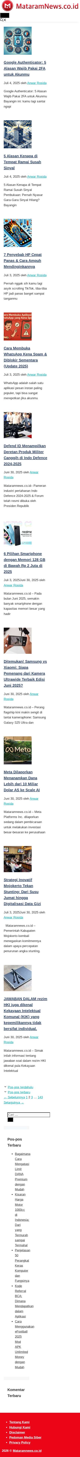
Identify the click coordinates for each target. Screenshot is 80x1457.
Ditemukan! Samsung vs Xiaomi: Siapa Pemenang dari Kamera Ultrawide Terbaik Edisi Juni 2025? (25, 673)
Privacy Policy (19, 1442)
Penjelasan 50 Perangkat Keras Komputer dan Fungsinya (22, 1266)
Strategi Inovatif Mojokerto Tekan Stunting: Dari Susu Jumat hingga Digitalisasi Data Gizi (22, 892)
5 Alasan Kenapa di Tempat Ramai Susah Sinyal (22, 162)
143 (40, 1097)
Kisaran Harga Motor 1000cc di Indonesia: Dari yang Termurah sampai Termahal (22, 1220)
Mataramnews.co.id (27, 1451)
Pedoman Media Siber (25, 1437)
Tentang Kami (19, 1422)
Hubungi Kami (19, 1427)
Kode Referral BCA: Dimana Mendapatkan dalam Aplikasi (24, 1301)
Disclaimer (17, 1432)
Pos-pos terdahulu (20, 1087)
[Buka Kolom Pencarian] (3, 20)
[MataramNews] (40, 10)
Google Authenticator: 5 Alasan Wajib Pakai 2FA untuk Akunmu (25, 68)
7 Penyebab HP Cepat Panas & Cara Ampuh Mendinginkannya (23, 261)
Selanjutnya (14, 1102)
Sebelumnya (14, 1097)
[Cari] (10, 1119)
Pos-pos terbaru (19, 1092)
